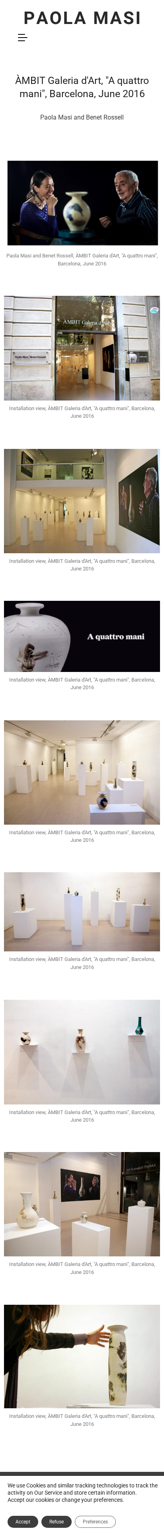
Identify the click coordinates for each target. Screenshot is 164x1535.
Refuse (56, 1522)
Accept (23, 1522)
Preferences (95, 1522)
